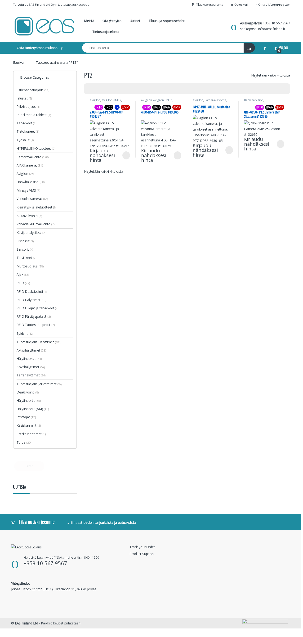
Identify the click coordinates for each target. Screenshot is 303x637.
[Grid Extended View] (97, 89)
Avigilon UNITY (111, 100)
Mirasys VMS (28, 190)
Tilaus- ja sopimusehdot (167, 20)
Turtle (24, 442)
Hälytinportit (29, 400)
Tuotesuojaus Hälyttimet (39, 342)
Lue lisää (126, 155)
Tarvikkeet (26, 123)
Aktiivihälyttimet (31, 350)
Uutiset (135, 20)
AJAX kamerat (30, 165)
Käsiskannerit (29, 425)
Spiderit (25, 333)
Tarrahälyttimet (31, 375)
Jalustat (24, 98)
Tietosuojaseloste (106, 31)
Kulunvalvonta (29, 215)
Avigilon (95, 100)
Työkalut (25, 140)
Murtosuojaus (30, 266)
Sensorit (25, 249)
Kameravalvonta (215, 100)
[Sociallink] (13, 599)
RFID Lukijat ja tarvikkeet (37, 308)
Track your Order (142, 547)
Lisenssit (25, 241)
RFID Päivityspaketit (34, 316)
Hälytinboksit (29, 358)
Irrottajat (26, 417)
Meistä (89, 20)
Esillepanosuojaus (33, 90)
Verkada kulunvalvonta (36, 224)
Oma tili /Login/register (274, 4)
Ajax (23, 274)
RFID (23, 283)
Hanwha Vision (253, 100)
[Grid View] (90, 89)
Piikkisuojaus (28, 106)
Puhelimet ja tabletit (34, 115)
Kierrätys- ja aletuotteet (37, 207)
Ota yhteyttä (111, 20)
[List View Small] (111, 89)
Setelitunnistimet (31, 434)
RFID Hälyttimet (31, 300)
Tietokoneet (28, 131)
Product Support (141, 553)
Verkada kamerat (32, 198)
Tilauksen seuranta (209, 4)
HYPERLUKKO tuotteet (36, 148)
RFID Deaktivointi (32, 291)
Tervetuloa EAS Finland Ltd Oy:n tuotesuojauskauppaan (52, 4)
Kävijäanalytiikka (31, 232)
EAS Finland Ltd (26, 623)
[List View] (104, 89)
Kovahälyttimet (31, 367)
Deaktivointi (28, 392)
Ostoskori (241, 4)
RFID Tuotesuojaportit (36, 324)
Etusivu (18, 62)
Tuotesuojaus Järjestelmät (39, 384)
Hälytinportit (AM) (30, 409)
